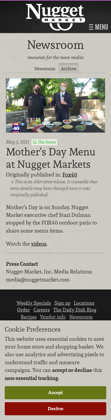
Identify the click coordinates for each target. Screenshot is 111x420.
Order (23, 310)
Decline (55, 408)
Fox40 (69, 174)
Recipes (29, 317)
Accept (55, 392)
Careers (41, 310)
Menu (101, 27)
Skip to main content (28, 4)
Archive (68, 68)
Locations (84, 303)
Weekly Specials (34, 303)
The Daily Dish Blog (74, 310)
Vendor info (53, 317)
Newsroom (44, 68)
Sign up (62, 303)
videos (38, 243)
